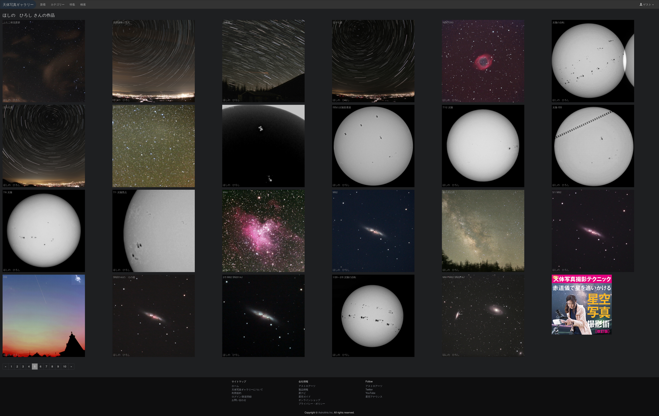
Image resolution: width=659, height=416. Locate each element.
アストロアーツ (307, 386)
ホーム (235, 386)
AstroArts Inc (325, 412)
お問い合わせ (239, 400)
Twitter (369, 389)
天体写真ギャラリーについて (247, 389)
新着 (43, 4)
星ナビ (302, 393)
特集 (72, 4)
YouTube (370, 393)
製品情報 (303, 389)
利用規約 (236, 393)
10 (64, 366)
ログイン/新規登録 (242, 396)
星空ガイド (305, 396)
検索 (83, 4)
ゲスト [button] (647, 4)
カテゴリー (58, 4)
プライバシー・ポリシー (312, 403)
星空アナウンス (374, 396)
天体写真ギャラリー (18, 4)
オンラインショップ (309, 400)
